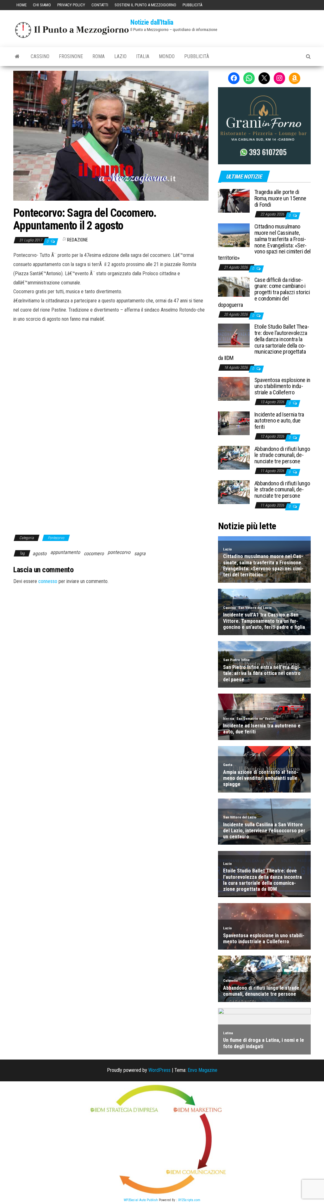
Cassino (40, 56)
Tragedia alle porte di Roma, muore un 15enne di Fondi (280, 198)
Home (21, 5)
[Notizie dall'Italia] (17, 56)
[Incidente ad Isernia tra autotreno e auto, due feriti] (234, 423)
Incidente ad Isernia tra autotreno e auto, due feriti (279, 420)
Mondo (167, 56)
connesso (47, 581)
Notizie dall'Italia (151, 22)
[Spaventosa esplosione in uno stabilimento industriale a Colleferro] (234, 388)
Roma (98, 56)
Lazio (120, 56)
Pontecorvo (56, 538)
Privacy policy (71, 5)
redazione (77, 239)
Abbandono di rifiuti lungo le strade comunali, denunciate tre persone (282, 455)
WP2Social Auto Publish (141, 1200)
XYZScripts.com (189, 1200)
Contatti (99, 5)
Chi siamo (42, 5)
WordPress (159, 1070)
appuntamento (65, 552)
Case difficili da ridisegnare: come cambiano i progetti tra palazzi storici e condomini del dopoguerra (264, 292)
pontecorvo (119, 552)
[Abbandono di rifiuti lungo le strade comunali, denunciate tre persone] (234, 457)
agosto (40, 553)
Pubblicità (192, 5)
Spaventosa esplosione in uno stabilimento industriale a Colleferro (282, 386)
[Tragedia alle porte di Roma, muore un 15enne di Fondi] (234, 200)
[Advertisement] (110, 366)
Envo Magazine (202, 1070)
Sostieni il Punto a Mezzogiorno (145, 5)
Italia (142, 56)
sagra (140, 553)
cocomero (94, 553)
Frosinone (71, 56)
